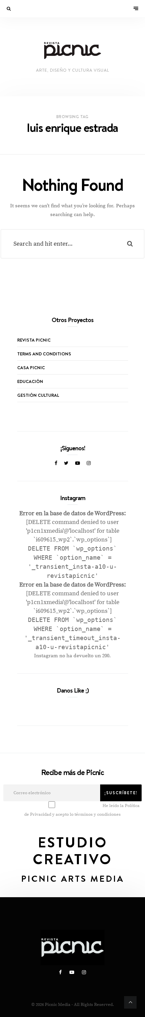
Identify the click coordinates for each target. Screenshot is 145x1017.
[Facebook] (56, 463)
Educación (30, 381)
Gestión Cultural (38, 395)
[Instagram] (88, 463)
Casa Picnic (31, 367)
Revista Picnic (34, 340)
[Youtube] (77, 463)
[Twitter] (66, 463)
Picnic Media (57, 1004)
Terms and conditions (44, 354)
